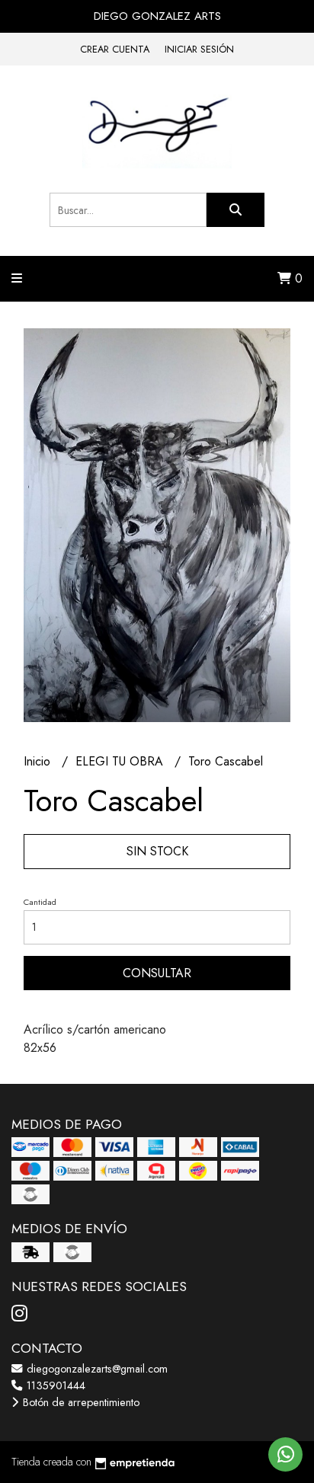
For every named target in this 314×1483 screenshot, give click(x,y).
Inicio (39, 761)
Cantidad (40, 902)
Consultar (157, 973)
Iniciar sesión (199, 49)
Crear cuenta (114, 49)
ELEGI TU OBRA (121, 761)
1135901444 (54, 1385)
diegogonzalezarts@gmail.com (96, 1368)
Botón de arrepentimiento (79, 1402)
